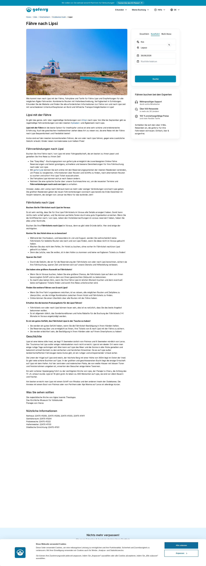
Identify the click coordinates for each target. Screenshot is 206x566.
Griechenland (44, 17)
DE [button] (175, 10)
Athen (84, 120)
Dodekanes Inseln (59, 17)
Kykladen (75, 123)
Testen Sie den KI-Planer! (129, 3)
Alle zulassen (181, 545)
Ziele (35, 17)
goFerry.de (38, 170)
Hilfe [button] (160, 10)
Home (28, 17)
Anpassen (180, 553)
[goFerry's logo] (38, 9)
